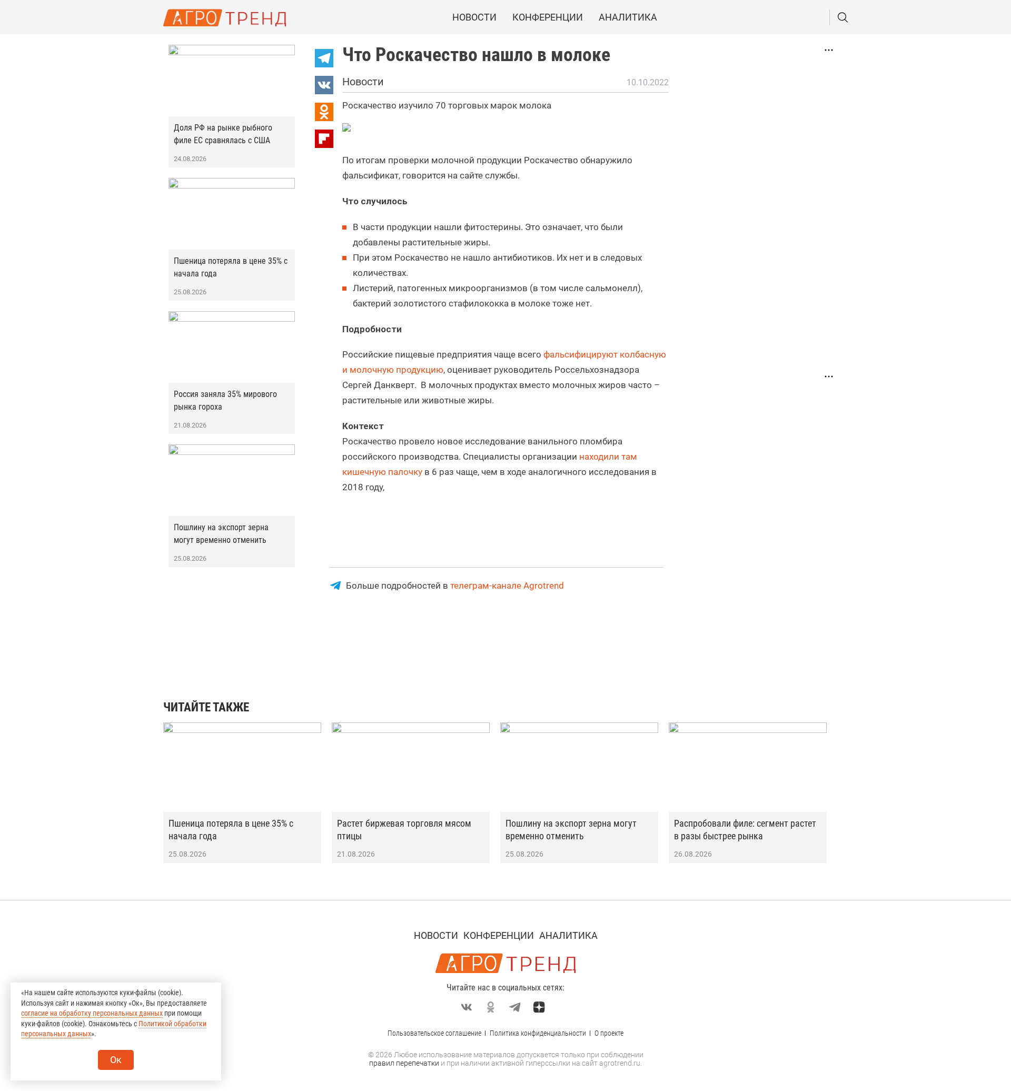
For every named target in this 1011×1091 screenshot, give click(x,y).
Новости (474, 17)
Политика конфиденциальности (538, 1033)
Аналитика (628, 17)
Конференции (547, 17)
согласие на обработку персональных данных (92, 1013)
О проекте (608, 1033)
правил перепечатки (404, 1063)
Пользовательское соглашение (434, 1033)
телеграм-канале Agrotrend (507, 585)
